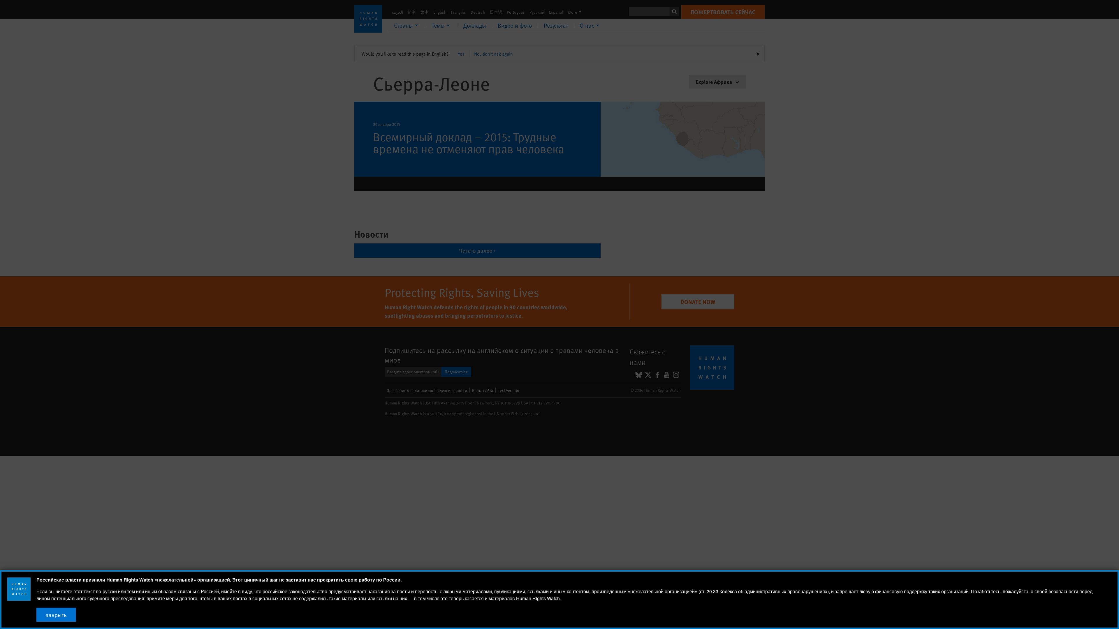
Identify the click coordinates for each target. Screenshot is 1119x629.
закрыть (56, 615)
